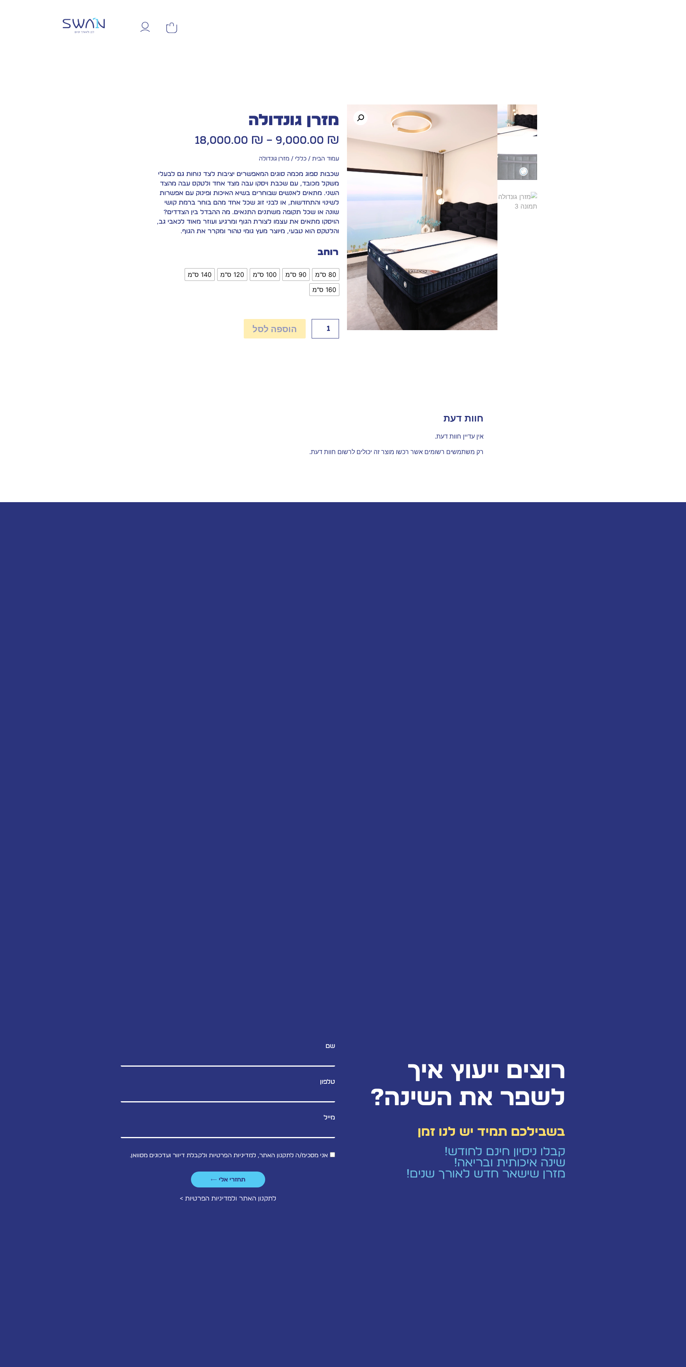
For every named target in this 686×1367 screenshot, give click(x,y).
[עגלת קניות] (172, 28)
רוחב (328, 252)
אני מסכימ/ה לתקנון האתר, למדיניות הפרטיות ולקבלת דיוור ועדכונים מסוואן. (229, 1155)
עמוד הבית (325, 159)
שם (330, 1046)
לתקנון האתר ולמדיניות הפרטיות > (228, 1198)
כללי (300, 159)
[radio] (325, 274)
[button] (360, 118)
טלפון (327, 1082)
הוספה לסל (274, 329)
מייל (329, 1117)
